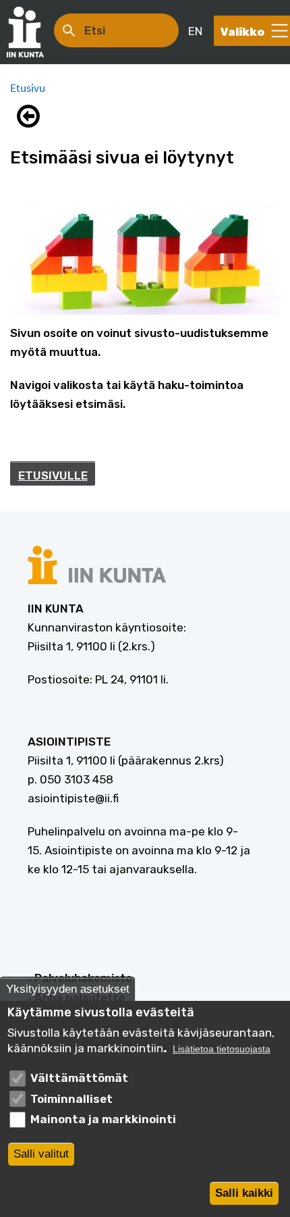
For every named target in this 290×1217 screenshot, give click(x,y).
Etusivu (27, 87)
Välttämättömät (79, 1078)
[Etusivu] (32, 32)
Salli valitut (41, 1153)
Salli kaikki (244, 1193)
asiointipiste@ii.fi (73, 798)
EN (195, 31)
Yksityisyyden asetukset (67, 989)
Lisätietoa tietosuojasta (221, 1049)
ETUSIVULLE (53, 475)
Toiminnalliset (71, 1099)
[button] (32, 116)
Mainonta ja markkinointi (103, 1119)
